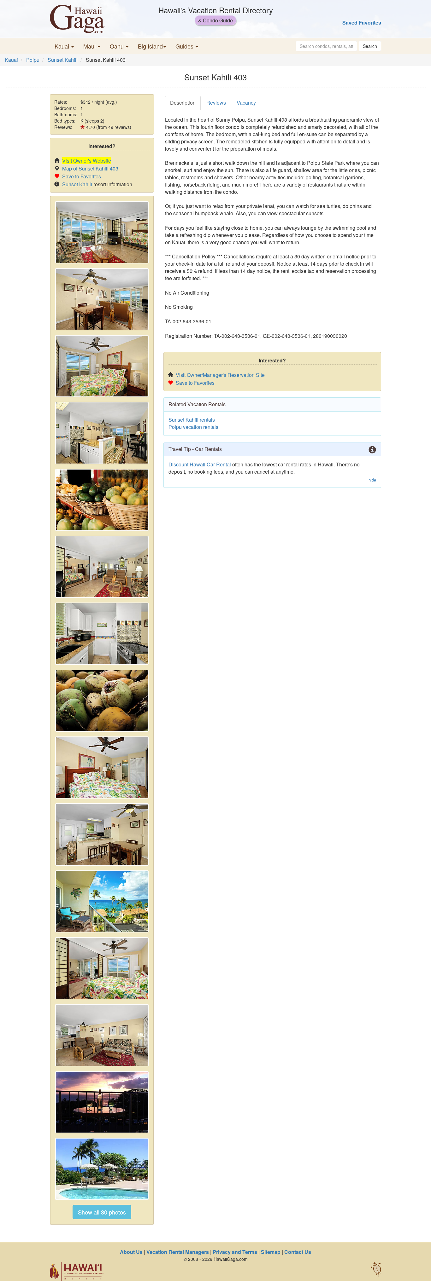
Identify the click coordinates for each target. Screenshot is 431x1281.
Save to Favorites (81, 176)
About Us (131, 1251)
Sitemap (270, 1251)
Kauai (11, 59)
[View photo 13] (102, 1035)
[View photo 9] (102, 767)
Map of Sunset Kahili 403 (90, 168)
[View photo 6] (102, 567)
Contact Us (297, 1251)
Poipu (32, 59)
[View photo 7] (102, 634)
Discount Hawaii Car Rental (199, 464)
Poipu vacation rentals (193, 426)
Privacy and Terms (235, 1251)
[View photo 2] (102, 299)
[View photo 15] (102, 1169)
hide (372, 480)
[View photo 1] (102, 232)
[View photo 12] (102, 968)
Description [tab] (183, 102)
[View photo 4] (102, 433)
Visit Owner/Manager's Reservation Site (220, 374)
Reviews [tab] (216, 102)
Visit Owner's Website (86, 160)
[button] (64, 46)
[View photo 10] (102, 834)
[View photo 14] (102, 1102)
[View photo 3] (102, 366)
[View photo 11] (102, 901)
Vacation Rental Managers (177, 1251)
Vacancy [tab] (246, 102)
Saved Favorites (361, 22)
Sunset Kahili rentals (191, 419)
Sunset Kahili (63, 59)
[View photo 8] (102, 701)
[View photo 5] (102, 500)
